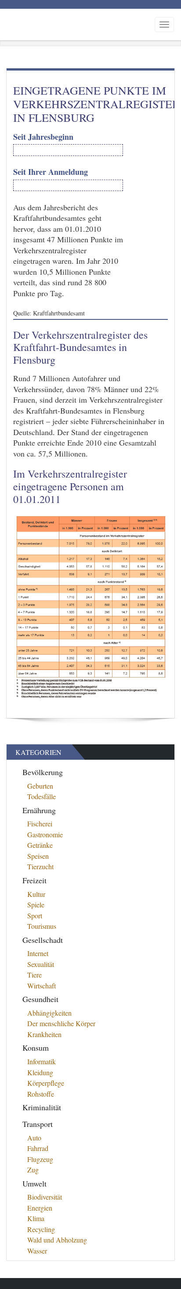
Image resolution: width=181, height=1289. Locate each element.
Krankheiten (44, 1034)
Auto (34, 1137)
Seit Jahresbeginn (43, 136)
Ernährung (39, 810)
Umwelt (34, 1183)
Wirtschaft (41, 985)
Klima (35, 1218)
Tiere (34, 974)
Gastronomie (45, 834)
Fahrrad (37, 1148)
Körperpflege (45, 1082)
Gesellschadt (42, 940)
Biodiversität (44, 1196)
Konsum (35, 1047)
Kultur (36, 894)
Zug (33, 1169)
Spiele (35, 904)
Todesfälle (41, 796)
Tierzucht (40, 866)
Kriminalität (41, 1107)
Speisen (38, 856)
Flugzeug (40, 1159)
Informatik (41, 1061)
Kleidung (40, 1072)
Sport (34, 915)
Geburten (40, 785)
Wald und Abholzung (57, 1239)
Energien (39, 1207)
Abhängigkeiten (49, 1012)
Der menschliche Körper (61, 1023)
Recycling (41, 1229)
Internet (37, 953)
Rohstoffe (40, 1093)
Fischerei (39, 823)
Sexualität (40, 964)
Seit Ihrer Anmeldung (50, 171)
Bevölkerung (42, 772)
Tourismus (41, 926)
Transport (37, 1124)
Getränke (40, 845)
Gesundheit (40, 999)
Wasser (37, 1250)
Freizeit (34, 880)
